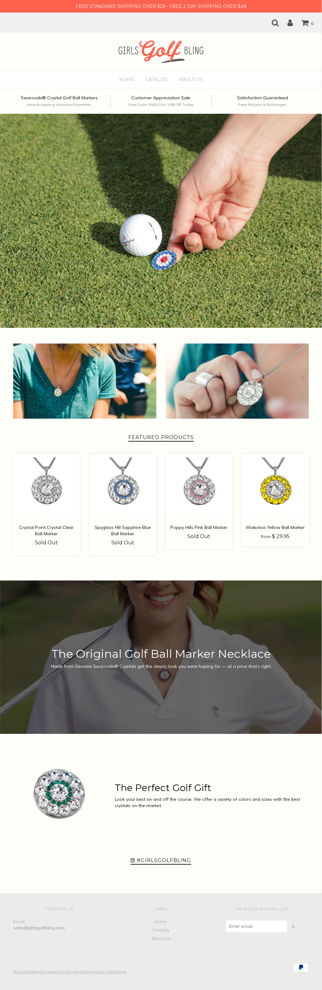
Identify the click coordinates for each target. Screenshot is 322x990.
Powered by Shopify (61, 971)
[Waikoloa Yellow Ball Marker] (275, 487)
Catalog (157, 79)
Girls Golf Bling (26, 971)
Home (126, 79)
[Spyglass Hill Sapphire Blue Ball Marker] (122, 487)
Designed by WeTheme (104, 971)
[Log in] (286, 22)
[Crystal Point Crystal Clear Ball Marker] (46, 487)
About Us (191, 79)
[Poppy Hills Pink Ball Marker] (199, 487)
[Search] (271, 22)
